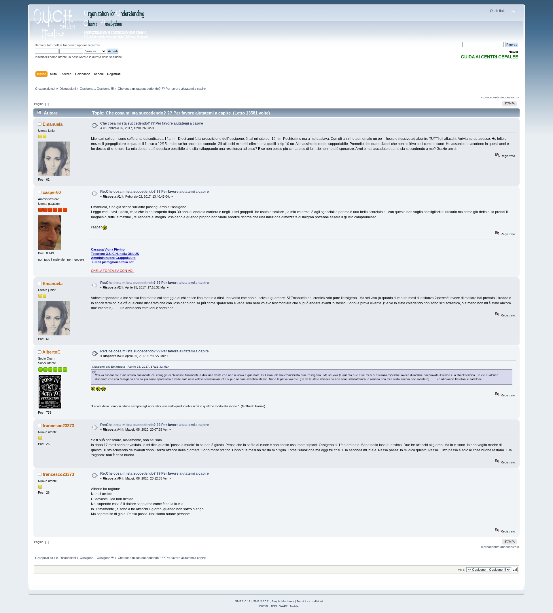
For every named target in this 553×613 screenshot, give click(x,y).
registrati (94, 45)
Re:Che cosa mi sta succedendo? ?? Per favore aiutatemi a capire (154, 192)
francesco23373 (58, 425)
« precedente (490, 97)
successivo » (509, 97)
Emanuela (53, 124)
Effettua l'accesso (64, 45)
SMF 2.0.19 (243, 601)
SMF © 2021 (261, 601)
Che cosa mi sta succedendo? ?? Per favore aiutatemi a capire (151, 123)
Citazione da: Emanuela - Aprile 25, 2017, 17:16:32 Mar (130, 366)
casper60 (52, 192)
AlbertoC (51, 352)
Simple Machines (283, 601)
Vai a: (461, 569)
